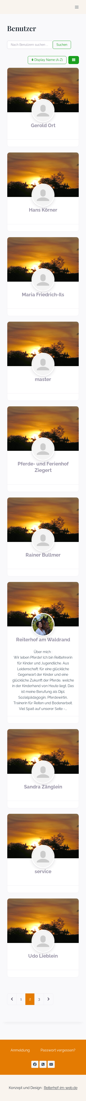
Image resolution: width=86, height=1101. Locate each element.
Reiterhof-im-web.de (60, 1088)
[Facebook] (34, 1064)
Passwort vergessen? (58, 1050)
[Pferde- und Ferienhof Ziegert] (43, 428)
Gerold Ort (43, 125)
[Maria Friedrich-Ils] (43, 259)
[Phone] (43, 1064)
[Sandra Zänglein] (43, 751)
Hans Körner (43, 210)
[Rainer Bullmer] (43, 519)
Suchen (61, 44)
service (43, 871)
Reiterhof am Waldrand (43, 639)
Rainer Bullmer (43, 555)
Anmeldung (20, 1050)
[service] (43, 836)
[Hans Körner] (43, 174)
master (43, 379)
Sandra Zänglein (43, 787)
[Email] (51, 1064)
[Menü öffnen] (77, 7)
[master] (43, 344)
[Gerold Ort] (43, 90)
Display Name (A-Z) (48, 60)
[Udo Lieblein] (43, 920)
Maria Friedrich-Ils (43, 294)
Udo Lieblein (43, 956)
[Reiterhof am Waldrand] (43, 604)
